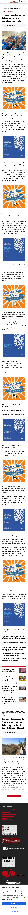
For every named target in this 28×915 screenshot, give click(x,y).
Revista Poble (4, 29)
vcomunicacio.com (7, 819)
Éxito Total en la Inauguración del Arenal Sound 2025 (14, 643)
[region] (14, 900)
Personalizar (14, 907)
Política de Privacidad (8, 816)
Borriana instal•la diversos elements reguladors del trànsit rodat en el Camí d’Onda (14, 659)
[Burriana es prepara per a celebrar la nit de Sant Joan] (22, 670)
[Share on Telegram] (12, 25)
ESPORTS (11, 11)
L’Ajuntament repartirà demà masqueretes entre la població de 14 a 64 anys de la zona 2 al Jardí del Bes (9, 700)
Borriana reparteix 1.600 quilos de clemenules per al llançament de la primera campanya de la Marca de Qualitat (14, 649)
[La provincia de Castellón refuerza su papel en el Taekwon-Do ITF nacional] (22, 678)
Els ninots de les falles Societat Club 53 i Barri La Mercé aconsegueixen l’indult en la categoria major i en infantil (14, 638)
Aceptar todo (14, 903)
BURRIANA (5, 11)
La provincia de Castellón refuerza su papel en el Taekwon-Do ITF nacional (9, 678)
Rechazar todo (14, 911)
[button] (27, 1)
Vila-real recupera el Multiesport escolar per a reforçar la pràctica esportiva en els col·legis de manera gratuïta (9, 689)
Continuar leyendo (14, 796)
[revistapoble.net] (14, 1)
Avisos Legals (6, 812)
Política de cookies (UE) (8, 810)
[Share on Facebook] (5, 25)
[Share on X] (8, 25)
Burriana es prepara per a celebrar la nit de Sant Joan (8, 670)
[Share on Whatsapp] (10, 25)
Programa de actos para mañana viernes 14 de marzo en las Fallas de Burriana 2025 (14, 654)
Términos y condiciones (9, 814)
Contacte (4, 818)
